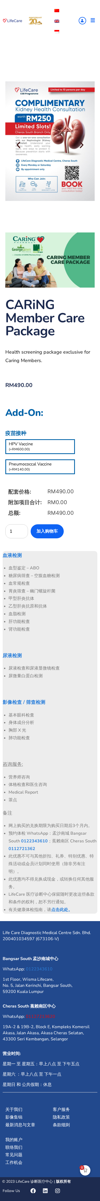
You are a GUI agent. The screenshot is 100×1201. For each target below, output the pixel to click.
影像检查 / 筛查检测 (24, 702)
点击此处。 (62, 910)
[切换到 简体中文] (57, 10)
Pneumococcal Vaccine (30, 466)
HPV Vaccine (21, 446)
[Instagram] (57, 1191)
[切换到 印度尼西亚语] (57, 31)
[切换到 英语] (57, 21)
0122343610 (34, 841)
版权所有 (63, 1181)
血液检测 (12, 555)
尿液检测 (12, 655)
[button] (18, 145)
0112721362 (22, 849)
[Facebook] (33, 1191)
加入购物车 (47, 531)
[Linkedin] (45, 1191)
